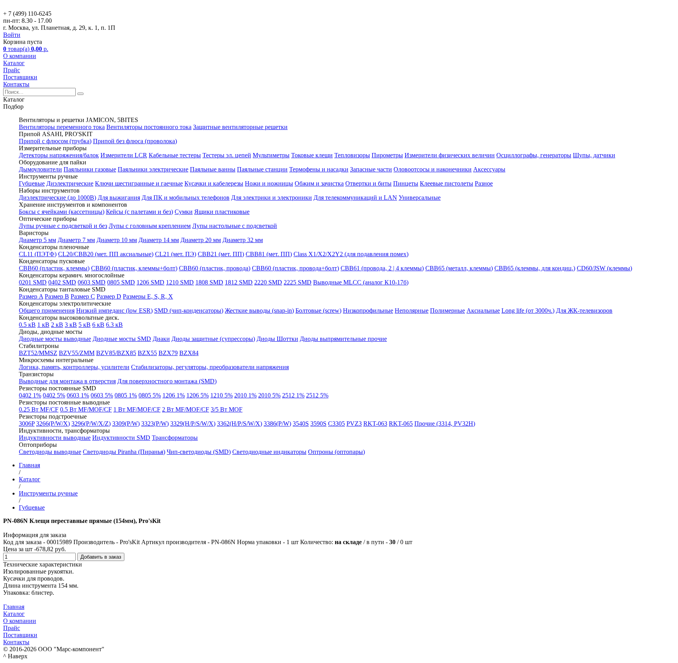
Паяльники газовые (90, 169)
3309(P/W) (126, 423)
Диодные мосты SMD (122, 338)
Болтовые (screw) (318, 310)
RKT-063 (375, 423)
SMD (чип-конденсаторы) (188, 310)
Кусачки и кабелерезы (213, 183)
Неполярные (411, 310)
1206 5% (197, 395)
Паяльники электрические (153, 169)
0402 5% (54, 395)
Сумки (184, 211)
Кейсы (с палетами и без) (139, 211)
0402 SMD (62, 282)
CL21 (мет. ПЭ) (175, 254)
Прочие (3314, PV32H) (444, 423)
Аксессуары (489, 169)
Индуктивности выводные (55, 437)
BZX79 (168, 353)
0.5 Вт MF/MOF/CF (86, 409)
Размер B (57, 296)
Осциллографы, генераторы (533, 155)
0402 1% (30, 395)
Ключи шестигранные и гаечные (139, 183)
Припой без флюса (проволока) (135, 141)
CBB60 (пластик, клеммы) (54, 268)
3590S (318, 423)
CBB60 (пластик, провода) (214, 268)
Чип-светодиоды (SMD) (199, 451)
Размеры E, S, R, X (148, 296)
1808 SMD (209, 282)
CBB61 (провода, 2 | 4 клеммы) (382, 268)
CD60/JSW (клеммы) (604, 268)
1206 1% (173, 395)
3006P (27, 423)
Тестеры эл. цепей (226, 155)
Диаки (161, 338)
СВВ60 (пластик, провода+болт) (295, 268)
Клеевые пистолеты (446, 183)
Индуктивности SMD (121, 437)
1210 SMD (180, 282)
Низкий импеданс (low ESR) (114, 310)
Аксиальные (483, 310)
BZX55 (147, 353)
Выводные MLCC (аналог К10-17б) (360, 282)
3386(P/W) (277, 423)
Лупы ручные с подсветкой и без (63, 225)
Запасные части (371, 169)
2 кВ (57, 324)
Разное (484, 183)
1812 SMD (239, 282)
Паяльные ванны (212, 169)
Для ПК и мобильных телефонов (186, 197)
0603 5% (102, 395)
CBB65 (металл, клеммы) (459, 268)
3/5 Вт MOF (226, 409)
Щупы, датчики (594, 155)
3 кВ (71, 324)
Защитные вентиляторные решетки (240, 127)
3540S (301, 423)
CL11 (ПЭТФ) (37, 254)
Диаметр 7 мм (76, 240)
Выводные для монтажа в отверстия (67, 381)
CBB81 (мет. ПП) (269, 254)
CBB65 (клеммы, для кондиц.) (534, 268)
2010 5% (269, 395)
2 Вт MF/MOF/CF (185, 409)
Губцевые (32, 183)
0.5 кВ (27, 324)
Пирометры (387, 155)
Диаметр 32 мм (242, 240)
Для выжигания (119, 197)
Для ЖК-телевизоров (584, 310)
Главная (13, 606)
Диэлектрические (69, 183)
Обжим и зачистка (319, 183)
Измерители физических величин (450, 155)
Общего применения (47, 310)
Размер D (109, 296)
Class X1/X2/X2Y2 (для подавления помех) (350, 254)
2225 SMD (298, 282)
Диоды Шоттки (277, 338)
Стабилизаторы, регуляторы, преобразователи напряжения (210, 367)
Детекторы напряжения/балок (59, 155)
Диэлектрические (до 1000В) (57, 197)
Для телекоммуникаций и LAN (355, 197)
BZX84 (189, 353)
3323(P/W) (155, 423)
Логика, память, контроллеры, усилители (74, 367)
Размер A (31, 296)
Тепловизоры (352, 155)
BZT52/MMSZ (38, 353)
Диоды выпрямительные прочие (343, 338)
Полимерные (447, 310)
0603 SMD (92, 282)
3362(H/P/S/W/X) (239, 423)
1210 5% (221, 395)
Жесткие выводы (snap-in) (259, 310)
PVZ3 (354, 423)
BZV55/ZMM (77, 353)
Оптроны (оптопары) (336, 451)
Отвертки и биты (368, 183)
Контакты (16, 84)
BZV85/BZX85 (116, 353)
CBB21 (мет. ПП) (221, 254)
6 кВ (98, 324)
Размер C (83, 296)
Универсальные (420, 197)
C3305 (336, 423)
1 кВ (43, 324)
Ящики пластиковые (222, 211)
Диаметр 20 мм (200, 240)
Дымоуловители (40, 169)
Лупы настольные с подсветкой (234, 225)
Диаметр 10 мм (117, 240)
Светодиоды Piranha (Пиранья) (124, 451)
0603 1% (78, 395)
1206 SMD (150, 282)
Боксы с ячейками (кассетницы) (61, 211)
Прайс (11, 70)
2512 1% (293, 395)
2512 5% (317, 395)
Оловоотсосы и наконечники (433, 169)
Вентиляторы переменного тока (62, 127)
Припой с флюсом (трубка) (55, 141)
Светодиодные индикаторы (269, 451)
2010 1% (245, 395)
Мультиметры (271, 155)
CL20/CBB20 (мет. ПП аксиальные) (105, 254)
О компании (19, 56)
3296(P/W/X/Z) (91, 423)
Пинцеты (405, 183)
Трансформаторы (175, 437)
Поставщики (20, 77)
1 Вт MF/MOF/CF (136, 409)
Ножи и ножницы (269, 183)
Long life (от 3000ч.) (527, 310)
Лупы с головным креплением (150, 225)
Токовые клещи (312, 155)
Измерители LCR (123, 155)
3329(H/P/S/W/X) (192, 423)
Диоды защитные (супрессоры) (213, 338)
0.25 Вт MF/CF (38, 409)
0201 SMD (33, 282)
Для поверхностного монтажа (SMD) (167, 381)
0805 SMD (121, 282)
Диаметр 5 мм (37, 240)
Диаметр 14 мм (159, 240)
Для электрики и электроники (271, 197)
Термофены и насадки (318, 169)
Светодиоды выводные (50, 451)
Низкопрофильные (368, 310)
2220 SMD (268, 282)
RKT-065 (401, 423)
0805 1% (126, 395)
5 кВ (84, 324)
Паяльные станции (262, 169)
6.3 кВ (114, 324)
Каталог (14, 63)
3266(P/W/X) (53, 423)
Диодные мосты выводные (55, 338)
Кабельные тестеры (175, 155)
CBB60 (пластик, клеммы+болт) (134, 268)
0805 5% (150, 395)
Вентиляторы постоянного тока (148, 127)
